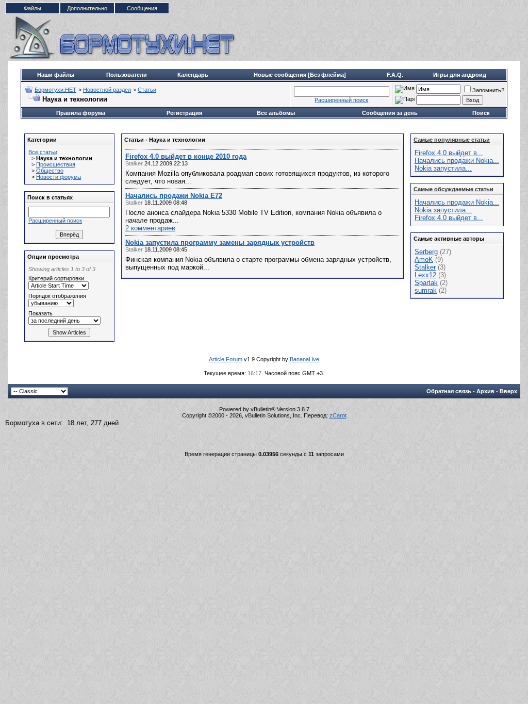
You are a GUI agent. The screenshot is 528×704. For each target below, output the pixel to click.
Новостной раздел (107, 90)
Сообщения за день (390, 113)
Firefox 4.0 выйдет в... (449, 153)
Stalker (425, 267)
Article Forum (225, 359)
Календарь (192, 75)
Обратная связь (448, 391)
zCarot (337, 415)
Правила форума (80, 113)
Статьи (147, 90)
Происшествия (55, 164)
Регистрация (184, 113)
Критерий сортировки (56, 278)
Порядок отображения (57, 296)
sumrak (426, 290)
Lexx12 (425, 275)
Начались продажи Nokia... (457, 160)
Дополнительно (87, 8)
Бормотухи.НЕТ (55, 90)
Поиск (481, 113)
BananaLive (304, 359)
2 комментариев (150, 228)
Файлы (32, 8)
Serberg (426, 252)
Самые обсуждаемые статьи (453, 189)
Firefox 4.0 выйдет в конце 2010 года (185, 156)
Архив (485, 391)
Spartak (426, 283)
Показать (40, 313)
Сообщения (142, 8)
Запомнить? (488, 90)
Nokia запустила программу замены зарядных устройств (220, 242)
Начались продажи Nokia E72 (173, 195)
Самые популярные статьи (452, 140)
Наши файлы (55, 75)
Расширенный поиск (341, 100)
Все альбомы (276, 113)
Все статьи (42, 152)
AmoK (424, 259)
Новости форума (58, 177)
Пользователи (126, 75)
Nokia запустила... (443, 168)
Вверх (508, 391)
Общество (49, 170)
